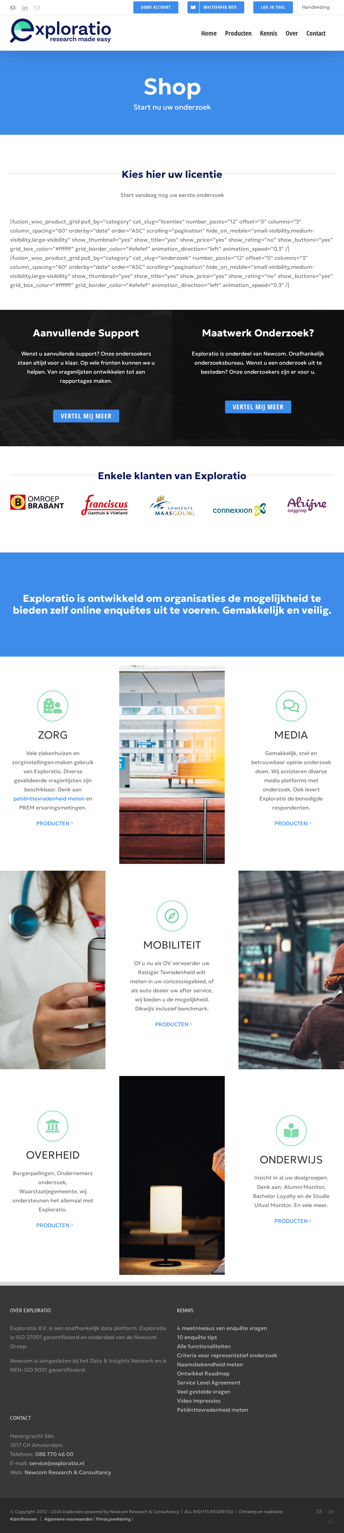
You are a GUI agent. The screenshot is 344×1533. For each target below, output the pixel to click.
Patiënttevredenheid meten (212, 1409)
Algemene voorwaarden (68, 1519)
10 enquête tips (197, 1337)
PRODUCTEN (53, 823)
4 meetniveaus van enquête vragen (222, 1328)
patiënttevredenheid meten (49, 798)
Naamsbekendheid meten (210, 1364)
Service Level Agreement (209, 1382)
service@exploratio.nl (56, 1463)
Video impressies (199, 1400)
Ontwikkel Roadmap (203, 1373)
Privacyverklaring (113, 1519)
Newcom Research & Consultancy (68, 1472)
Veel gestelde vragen (203, 1391)
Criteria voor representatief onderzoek (227, 1355)
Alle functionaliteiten (204, 1346)
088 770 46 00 (54, 1454)
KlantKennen (23, 1519)
